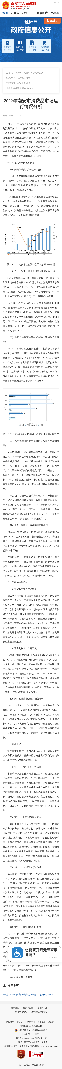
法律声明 (52, 1022)
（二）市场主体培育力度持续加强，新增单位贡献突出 (31, 339)
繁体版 (57, 2)
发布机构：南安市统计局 (18, 83)
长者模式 (52, 20)
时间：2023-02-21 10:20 (13, 115)
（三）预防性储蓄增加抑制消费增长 (23, 698)
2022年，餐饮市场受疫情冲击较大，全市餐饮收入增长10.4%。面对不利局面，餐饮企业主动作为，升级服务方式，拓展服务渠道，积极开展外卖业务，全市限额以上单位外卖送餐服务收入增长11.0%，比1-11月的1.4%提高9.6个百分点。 (31, 541)
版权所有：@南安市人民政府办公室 (31, 1038)
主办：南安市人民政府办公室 (31, 1065)
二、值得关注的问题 (15, 582)
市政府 (15, 13)
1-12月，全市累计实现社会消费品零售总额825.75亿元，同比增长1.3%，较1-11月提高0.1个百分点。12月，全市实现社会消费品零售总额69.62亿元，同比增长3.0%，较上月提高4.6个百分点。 (31, 183)
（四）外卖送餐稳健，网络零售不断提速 (25, 525)
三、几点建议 (12, 744)
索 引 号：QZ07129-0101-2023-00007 (24, 73)
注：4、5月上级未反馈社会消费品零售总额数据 (29, 271)
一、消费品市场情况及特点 (18, 162)
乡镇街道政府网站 (39, 1012)
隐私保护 (10, 1022)
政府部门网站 (21, 1012)
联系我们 (20, 1022)
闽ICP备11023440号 (31, 1034)
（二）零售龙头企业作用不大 (20, 648)
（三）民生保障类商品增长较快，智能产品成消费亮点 (31, 443)
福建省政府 (28, 1008)
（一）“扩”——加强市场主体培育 (22, 767)
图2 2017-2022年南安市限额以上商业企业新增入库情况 (31, 434)
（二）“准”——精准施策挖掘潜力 (22, 817)
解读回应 (42, 13)
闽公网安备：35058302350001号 (33, 1030)
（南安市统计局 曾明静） (18, 977)
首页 (5, 13)
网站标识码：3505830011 (31, 1026)
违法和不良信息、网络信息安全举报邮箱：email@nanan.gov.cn (31, 1046)
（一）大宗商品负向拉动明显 (20, 589)
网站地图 (31, 1022)
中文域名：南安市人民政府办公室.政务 (31, 1042)
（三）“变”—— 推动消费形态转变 (22, 867)
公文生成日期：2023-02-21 (19, 88)
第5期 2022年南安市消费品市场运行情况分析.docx (28, 994)
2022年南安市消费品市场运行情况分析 (31, 103)
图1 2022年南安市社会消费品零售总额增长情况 (31, 264)
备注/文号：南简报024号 (18, 78)
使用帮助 (41, 1022)
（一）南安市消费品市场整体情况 (22, 169)
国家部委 (15, 1008)
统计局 (31, 22)
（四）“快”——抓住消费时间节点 (22, 926)
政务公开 (28, 13)
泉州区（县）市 (44, 1008)
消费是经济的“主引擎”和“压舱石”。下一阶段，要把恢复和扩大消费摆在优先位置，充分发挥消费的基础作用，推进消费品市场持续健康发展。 (31, 755)
